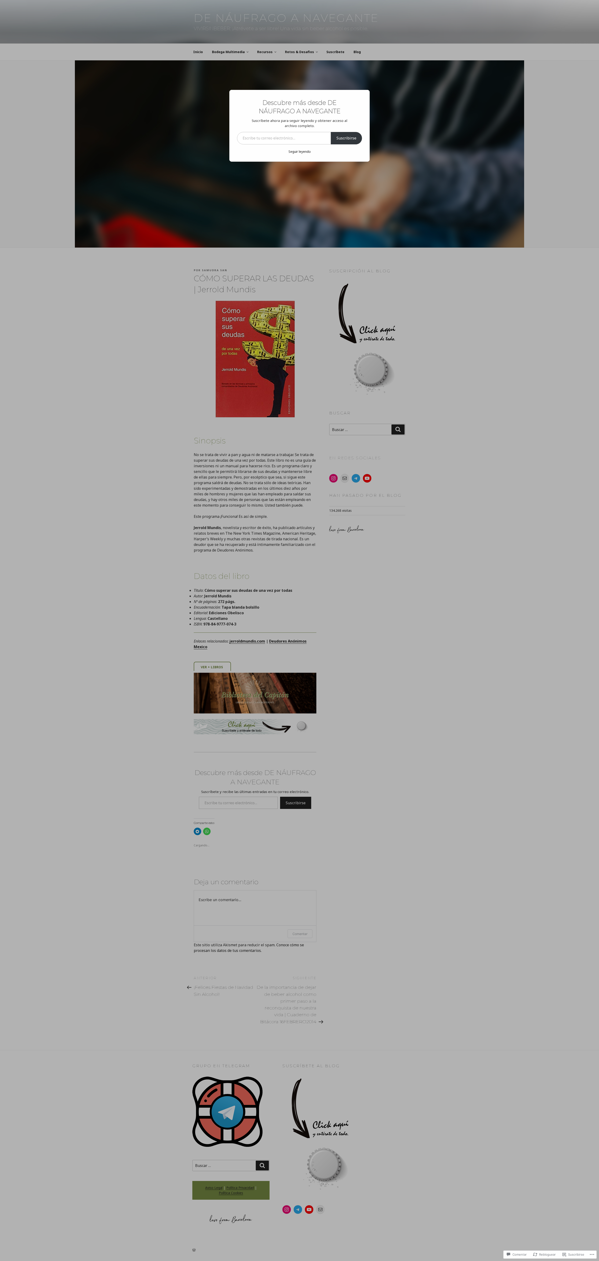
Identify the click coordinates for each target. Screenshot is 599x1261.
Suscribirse (346, 138)
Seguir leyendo (300, 151)
